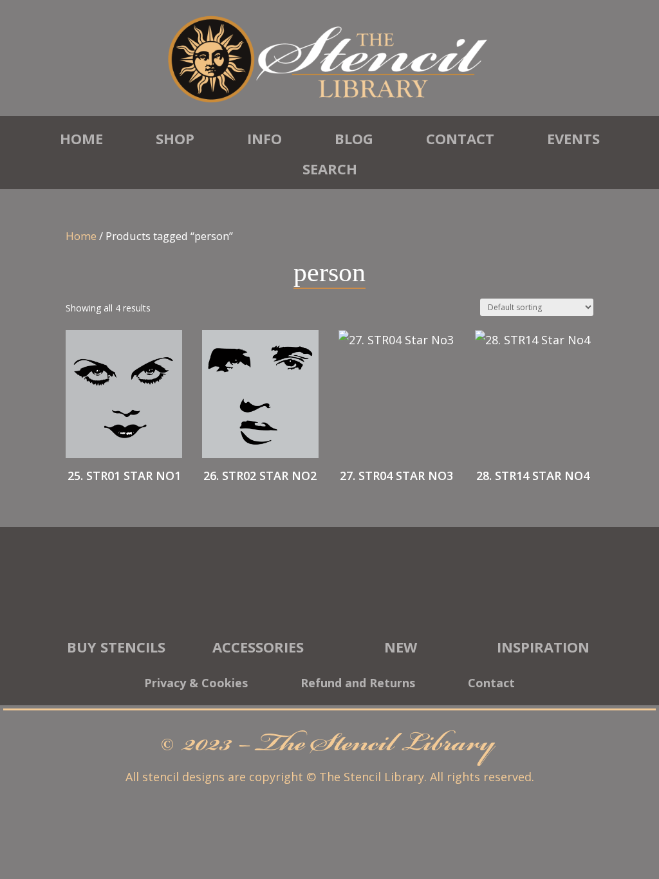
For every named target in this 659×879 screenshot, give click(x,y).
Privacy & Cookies (196, 684)
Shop (175, 138)
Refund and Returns (358, 684)
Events (573, 138)
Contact (460, 138)
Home (81, 138)
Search (329, 168)
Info (264, 138)
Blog (354, 138)
